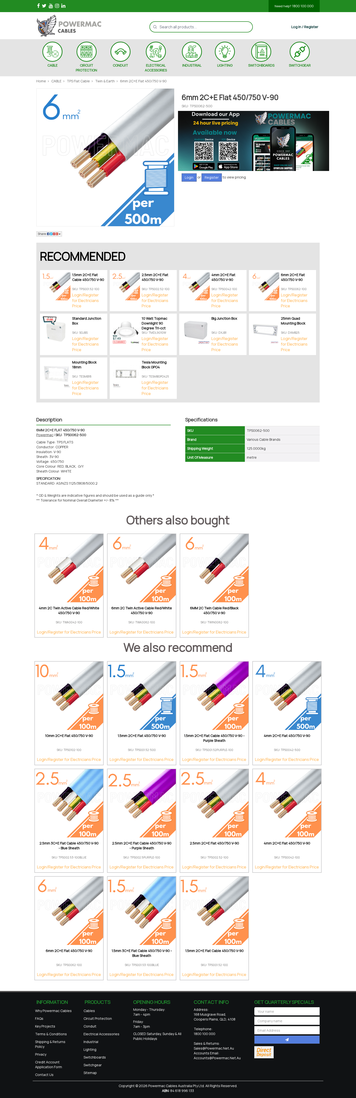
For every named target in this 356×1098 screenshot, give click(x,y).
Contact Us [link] (44, 1074)
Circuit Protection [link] (98, 1018)
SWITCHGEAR (300, 65)
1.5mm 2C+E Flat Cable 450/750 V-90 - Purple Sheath (214, 738)
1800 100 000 (294, 6)
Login (189, 177)
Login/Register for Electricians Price (85, 300)
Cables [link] (89, 1010)
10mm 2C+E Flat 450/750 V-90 (69, 735)
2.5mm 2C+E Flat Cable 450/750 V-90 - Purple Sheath (141, 845)
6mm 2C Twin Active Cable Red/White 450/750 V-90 (141, 610)
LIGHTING (224, 65)
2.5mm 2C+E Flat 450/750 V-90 (155, 277)
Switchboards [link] (95, 1057)
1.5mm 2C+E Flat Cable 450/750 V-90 (88, 277)
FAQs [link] (39, 1018)
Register (212, 177)
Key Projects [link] (45, 1026)
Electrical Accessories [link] (101, 1034)
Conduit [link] (90, 1026)
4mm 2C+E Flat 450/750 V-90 (223, 277)
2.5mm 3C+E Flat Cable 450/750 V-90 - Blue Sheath (69, 845)
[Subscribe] (287, 1040)
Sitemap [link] (90, 1072)
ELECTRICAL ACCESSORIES (156, 67)
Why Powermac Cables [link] (53, 1010)
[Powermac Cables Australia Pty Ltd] (77, 26)
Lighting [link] (90, 1049)
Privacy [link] (40, 1054)
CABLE (52, 65)
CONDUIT (120, 65)
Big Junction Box (224, 318)
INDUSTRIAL (191, 65)
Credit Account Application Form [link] (48, 1064)
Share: (42, 234)
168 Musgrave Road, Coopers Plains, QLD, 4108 (214, 1016)
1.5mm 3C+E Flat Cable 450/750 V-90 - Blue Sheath (142, 953)
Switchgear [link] (93, 1065)
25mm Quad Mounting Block (293, 320)
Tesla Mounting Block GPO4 (154, 364)
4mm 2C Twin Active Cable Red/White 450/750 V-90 (69, 610)
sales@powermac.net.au (214, 1048)
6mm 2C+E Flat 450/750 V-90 (293, 277)
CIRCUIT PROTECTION (86, 67)
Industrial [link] (91, 1041)
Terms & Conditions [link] (51, 1034)
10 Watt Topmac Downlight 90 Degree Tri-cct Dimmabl (154, 325)
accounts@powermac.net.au (217, 1058)
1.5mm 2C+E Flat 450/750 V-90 (142, 735)
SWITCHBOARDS (261, 65)
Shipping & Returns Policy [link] (50, 1044)
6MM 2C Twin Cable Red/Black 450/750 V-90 (214, 610)
